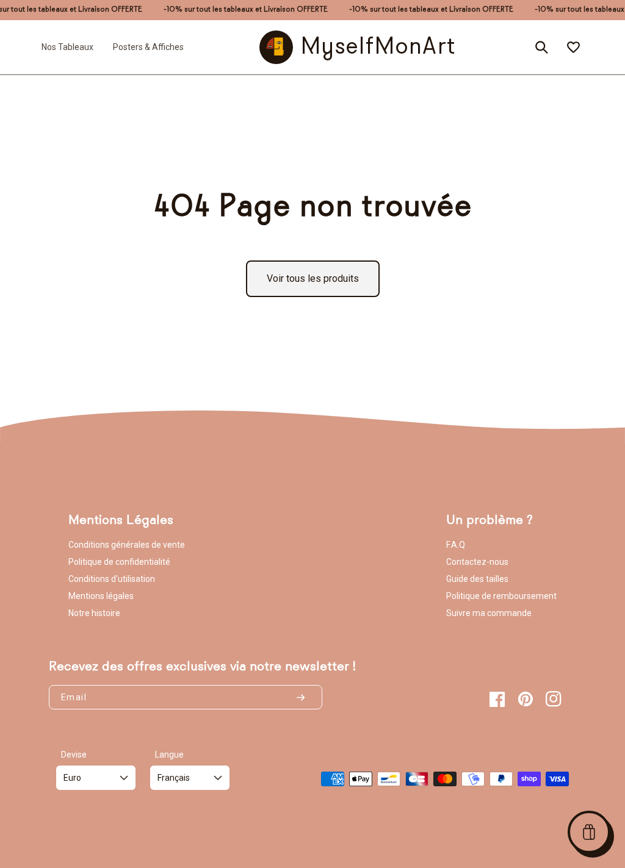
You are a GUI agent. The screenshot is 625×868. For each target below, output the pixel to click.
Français (173, 778)
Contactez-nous (477, 562)
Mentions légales (101, 596)
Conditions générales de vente (126, 545)
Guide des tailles (477, 579)
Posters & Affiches (148, 47)
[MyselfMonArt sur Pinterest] (525, 699)
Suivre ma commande (489, 613)
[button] (589, 832)
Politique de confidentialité (119, 562)
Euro (72, 778)
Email (74, 697)
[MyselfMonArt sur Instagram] (554, 699)
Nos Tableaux (67, 47)
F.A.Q (455, 545)
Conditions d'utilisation (111, 579)
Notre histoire (94, 613)
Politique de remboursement (501, 596)
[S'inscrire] (306, 697)
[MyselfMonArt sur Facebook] (497, 699)
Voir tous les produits (313, 278)
